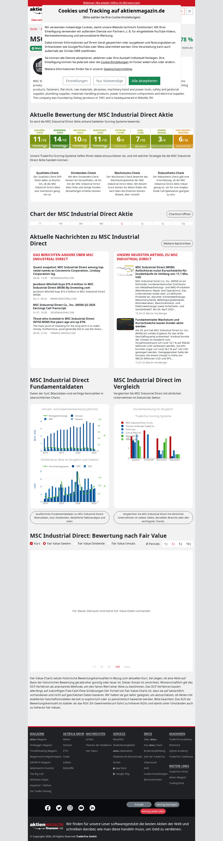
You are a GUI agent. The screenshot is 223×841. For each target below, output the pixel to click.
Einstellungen (77, 80)
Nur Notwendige (109, 80)
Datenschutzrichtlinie (118, 69)
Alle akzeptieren (144, 80)
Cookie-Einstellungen (115, 62)
